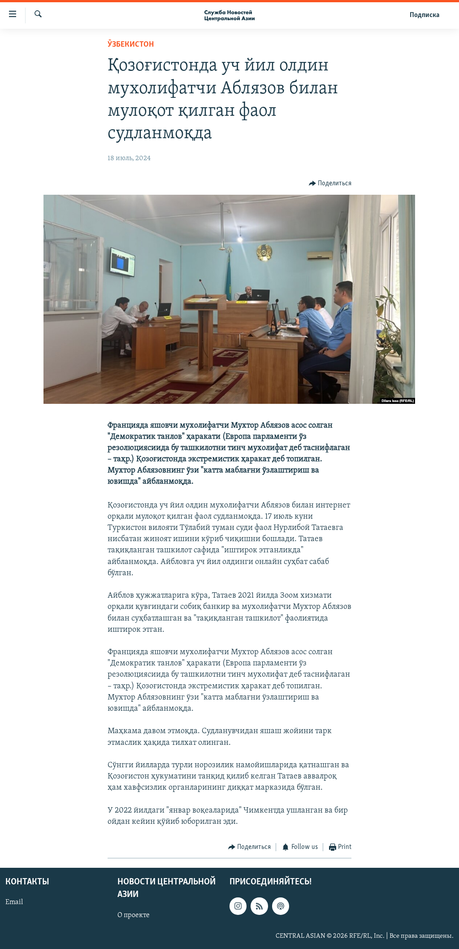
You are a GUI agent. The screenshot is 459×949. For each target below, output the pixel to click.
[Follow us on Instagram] (238, 905)
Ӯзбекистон (131, 45)
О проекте (133, 914)
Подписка (424, 15)
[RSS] (259, 905)
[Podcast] (280, 905)
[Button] (330, 183)
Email (14, 902)
